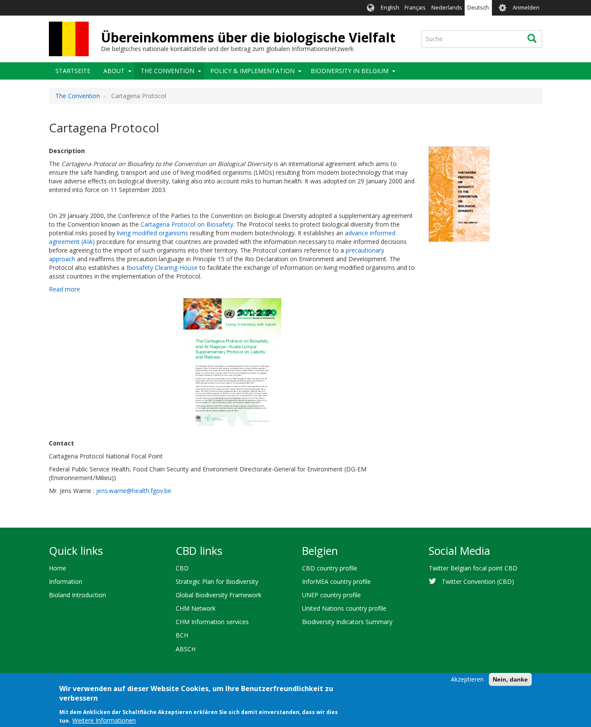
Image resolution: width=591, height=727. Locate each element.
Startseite (72, 71)
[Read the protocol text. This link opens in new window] (459, 193)
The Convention (167, 71)
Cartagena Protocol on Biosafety (187, 224)
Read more (64, 289)
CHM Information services (212, 622)
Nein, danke (510, 679)
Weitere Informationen (104, 720)
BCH (182, 635)
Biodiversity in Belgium (350, 71)
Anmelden (526, 7)
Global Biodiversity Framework (218, 595)
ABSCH (186, 649)
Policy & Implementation (252, 71)
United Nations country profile (344, 608)
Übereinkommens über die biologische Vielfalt (248, 37)
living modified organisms (152, 233)
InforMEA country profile (336, 581)
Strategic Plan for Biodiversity (217, 581)
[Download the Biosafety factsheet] (232, 362)
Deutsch (478, 7)
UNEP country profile (331, 595)
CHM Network (195, 608)
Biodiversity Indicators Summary (347, 622)
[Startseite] (69, 39)
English (390, 7)
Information (65, 581)
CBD (182, 568)
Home (57, 568)
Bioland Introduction (77, 595)
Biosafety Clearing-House (162, 267)
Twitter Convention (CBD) (478, 581)
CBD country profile (329, 568)
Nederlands (446, 7)
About (114, 71)
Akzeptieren (467, 679)
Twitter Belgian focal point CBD (473, 568)
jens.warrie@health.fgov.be (133, 491)
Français (415, 7)
